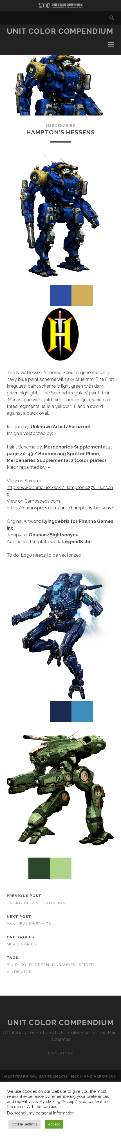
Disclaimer (60, 1053)
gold (26, 965)
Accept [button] (54, 1124)
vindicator (19, 972)
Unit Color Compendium (60, 31)
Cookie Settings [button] (24, 1124)
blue (12, 965)
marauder (64, 965)
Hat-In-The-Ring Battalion (36, 903)
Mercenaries (60, 125)
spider (86, 965)
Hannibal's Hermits (29, 923)
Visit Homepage (60, 5)
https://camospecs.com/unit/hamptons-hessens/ (60, 507)
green (42, 965)
